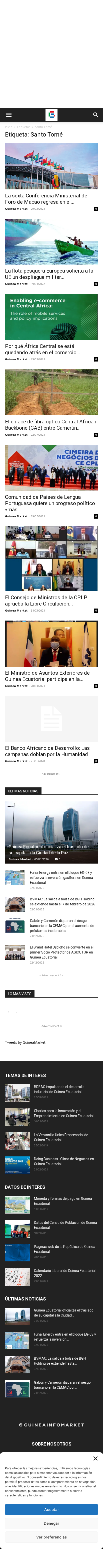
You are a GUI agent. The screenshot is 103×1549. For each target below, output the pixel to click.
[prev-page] (8, 1012)
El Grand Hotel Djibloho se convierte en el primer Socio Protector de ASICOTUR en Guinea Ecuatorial (62, 952)
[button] (95, 1458)
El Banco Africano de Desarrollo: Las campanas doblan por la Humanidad (47, 751)
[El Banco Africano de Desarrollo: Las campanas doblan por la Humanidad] (51, 719)
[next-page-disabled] (16, 1012)
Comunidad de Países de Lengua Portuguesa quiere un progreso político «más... (50, 503)
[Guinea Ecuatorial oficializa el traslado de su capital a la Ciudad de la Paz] (51, 832)
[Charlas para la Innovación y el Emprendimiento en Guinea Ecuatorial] (17, 1117)
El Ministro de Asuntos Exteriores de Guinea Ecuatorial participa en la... (47, 676)
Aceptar (51, 1509)
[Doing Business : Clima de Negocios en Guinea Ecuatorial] (17, 1165)
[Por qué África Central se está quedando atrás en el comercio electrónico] (51, 317)
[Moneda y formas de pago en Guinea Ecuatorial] (17, 1205)
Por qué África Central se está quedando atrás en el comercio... (42, 349)
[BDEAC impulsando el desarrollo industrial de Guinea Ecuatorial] (17, 1093)
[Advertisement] (51, 54)
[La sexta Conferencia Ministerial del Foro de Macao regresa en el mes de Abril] (51, 166)
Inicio (8, 127)
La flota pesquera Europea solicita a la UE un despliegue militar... (49, 274)
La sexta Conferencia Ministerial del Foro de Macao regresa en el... (47, 199)
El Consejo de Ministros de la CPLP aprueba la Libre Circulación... (46, 600)
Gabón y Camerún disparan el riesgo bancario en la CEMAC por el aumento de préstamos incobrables (62, 926)
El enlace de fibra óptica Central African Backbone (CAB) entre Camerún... (50, 425)
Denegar (51, 1523)
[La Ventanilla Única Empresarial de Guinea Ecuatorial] (17, 1141)
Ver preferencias (51, 1537)
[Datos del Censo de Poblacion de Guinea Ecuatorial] (17, 1229)
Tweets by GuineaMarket (25, 1042)
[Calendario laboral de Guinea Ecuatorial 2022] (17, 1277)
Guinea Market (16, 208)
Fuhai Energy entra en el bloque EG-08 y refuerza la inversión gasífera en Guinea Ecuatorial (61, 878)
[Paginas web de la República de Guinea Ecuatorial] (17, 1252)
